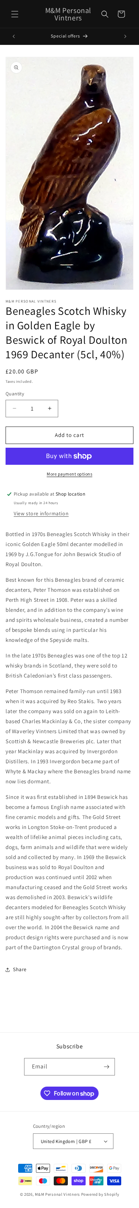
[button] (15, 14)
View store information (41, 513)
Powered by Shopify (100, 1194)
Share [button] (20, 969)
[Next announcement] (125, 36)
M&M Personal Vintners (57, 1194)
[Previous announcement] (14, 36)
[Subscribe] (106, 1066)
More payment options (69, 474)
